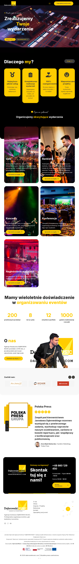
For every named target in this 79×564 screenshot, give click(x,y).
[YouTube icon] (40, 558)
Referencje (36, 508)
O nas (35, 501)
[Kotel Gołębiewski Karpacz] (16, 383)
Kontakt (35, 510)
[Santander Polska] (63, 383)
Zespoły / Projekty (39, 506)
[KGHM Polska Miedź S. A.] (39, 383)
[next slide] (73, 377)
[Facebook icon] (38, 558)
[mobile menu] (49, 3)
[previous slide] (69, 377)
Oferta (35, 504)
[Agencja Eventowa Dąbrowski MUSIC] (10, 3)
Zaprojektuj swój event (64, 3)
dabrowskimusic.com (32, 555)
